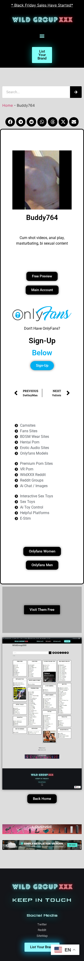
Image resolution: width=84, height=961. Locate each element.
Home (7, 105)
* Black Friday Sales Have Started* (42, 5)
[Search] (76, 92)
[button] (42, 36)
